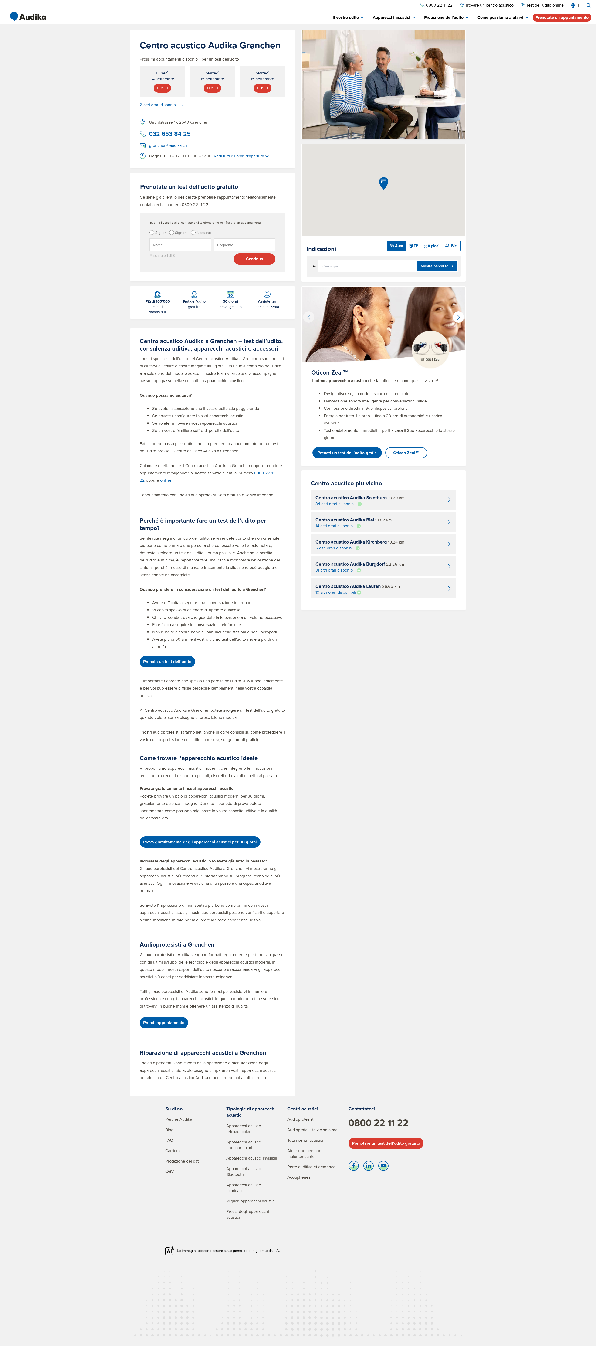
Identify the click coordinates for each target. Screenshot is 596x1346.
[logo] (28, 16)
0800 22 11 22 (378, 1123)
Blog (169, 1130)
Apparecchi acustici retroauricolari (244, 1128)
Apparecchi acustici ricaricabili (244, 1188)
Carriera (172, 1150)
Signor (160, 232)
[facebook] (354, 1167)
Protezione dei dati (182, 1161)
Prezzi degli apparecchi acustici (247, 1214)
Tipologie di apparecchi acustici (251, 1112)
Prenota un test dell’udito (167, 662)
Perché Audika (178, 1119)
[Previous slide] (308, 317)
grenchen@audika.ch (168, 145)
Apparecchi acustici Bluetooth (244, 1171)
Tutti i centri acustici (305, 1140)
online (165, 480)
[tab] (348, 17)
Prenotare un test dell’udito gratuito (386, 1143)
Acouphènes (298, 1177)
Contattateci (362, 1108)
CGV (169, 1171)
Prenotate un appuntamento (562, 17)
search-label (589, 5)
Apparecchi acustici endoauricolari (244, 1145)
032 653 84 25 (170, 133)
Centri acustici (302, 1108)
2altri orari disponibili (159, 105)
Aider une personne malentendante (305, 1153)
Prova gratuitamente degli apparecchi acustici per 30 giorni (200, 842)
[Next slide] (458, 317)
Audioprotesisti (300, 1119)
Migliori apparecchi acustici (250, 1201)
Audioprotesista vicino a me (312, 1130)
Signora (181, 232)
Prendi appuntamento (163, 1023)
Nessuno (204, 232)
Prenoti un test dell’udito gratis (347, 453)
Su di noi (174, 1108)
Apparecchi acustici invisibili (251, 1158)
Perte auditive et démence (311, 1167)
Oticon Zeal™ (406, 453)
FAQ (169, 1140)
